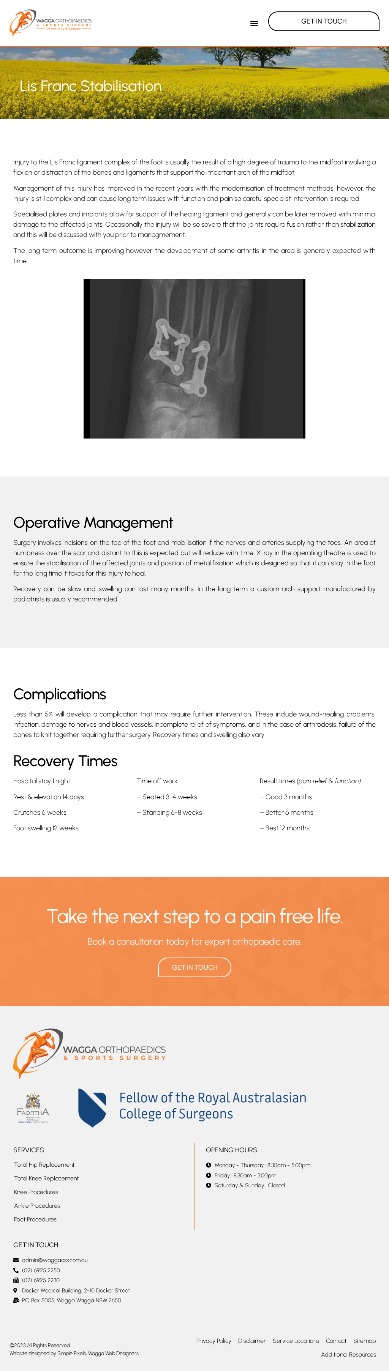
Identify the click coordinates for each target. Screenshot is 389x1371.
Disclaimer (252, 1340)
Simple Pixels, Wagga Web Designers (98, 1353)
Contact (336, 1340)
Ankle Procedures (37, 1205)
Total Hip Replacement (44, 1164)
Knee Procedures (36, 1192)
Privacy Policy (213, 1340)
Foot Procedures (35, 1219)
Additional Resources (348, 1354)
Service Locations (296, 1340)
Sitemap (364, 1340)
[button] (254, 23)
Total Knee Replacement (46, 1178)
